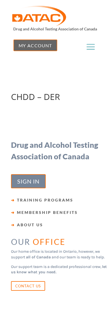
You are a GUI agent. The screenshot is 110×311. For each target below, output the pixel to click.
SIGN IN (28, 181)
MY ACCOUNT (35, 45)
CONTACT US (28, 286)
